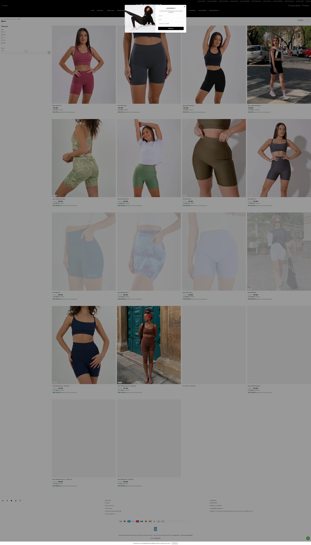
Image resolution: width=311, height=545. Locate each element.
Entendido (175, 543)
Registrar (171, 28)
